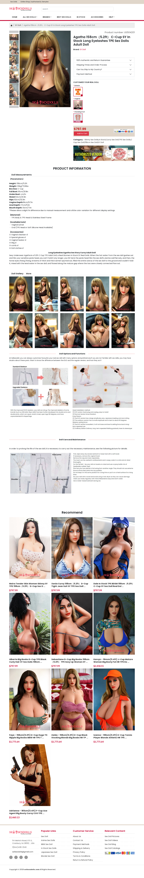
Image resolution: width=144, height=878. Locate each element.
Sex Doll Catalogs (112, 848)
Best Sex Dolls (64, 17)
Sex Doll (44, 836)
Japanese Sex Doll (49, 852)
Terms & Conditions (81, 856)
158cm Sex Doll (91, 142)
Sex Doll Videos (111, 840)
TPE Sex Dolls (124, 139)
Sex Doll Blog (110, 844)
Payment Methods (81, 844)
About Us (77, 836)
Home (14, 17)
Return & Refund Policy (83, 860)
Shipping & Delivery (81, 848)
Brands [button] (46, 17)
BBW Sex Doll (46, 844)
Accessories (97, 17)
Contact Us (78, 840)
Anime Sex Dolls (48, 840)
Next (14, 107)
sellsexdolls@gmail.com (22, 851)
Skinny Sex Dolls (91, 139)
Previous (14, 32)
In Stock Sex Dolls (48, 848)
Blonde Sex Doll (47, 856)
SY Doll (18, 25)
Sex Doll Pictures (112, 836)
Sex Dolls (13, 2)
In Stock (81, 17)
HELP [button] (111, 17)
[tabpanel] (45, 69)
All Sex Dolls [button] (29, 17)
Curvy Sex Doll (112, 139)
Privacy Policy (79, 852)
